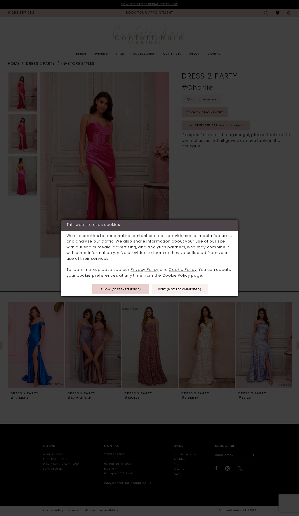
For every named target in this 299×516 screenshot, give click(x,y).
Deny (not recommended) (179, 289)
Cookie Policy (183, 270)
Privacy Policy (145, 270)
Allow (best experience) (120, 289)
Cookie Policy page (182, 276)
